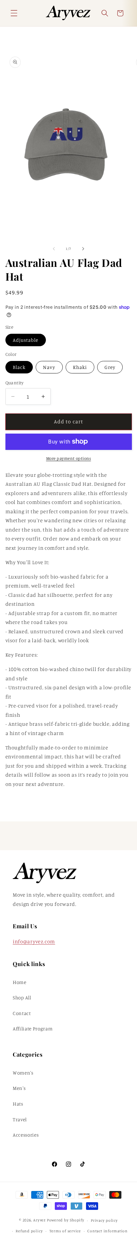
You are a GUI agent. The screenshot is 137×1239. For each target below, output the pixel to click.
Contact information (107, 1230)
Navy (49, 367)
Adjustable (26, 340)
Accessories (26, 1135)
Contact (22, 1013)
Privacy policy (104, 1220)
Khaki (80, 367)
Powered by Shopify (65, 1220)
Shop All (22, 998)
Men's (19, 1088)
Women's (23, 1073)
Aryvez (39, 1220)
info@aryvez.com (34, 941)
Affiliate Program (33, 1029)
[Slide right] (83, 249)
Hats (18, 1104)
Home (19, 982)
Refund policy (29, 1230)
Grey (110, 367)
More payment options (68, 458)
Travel (20, 1119)
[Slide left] (54, 249)
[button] (14, 13)
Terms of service (65, 1230)
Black (19, 367)
